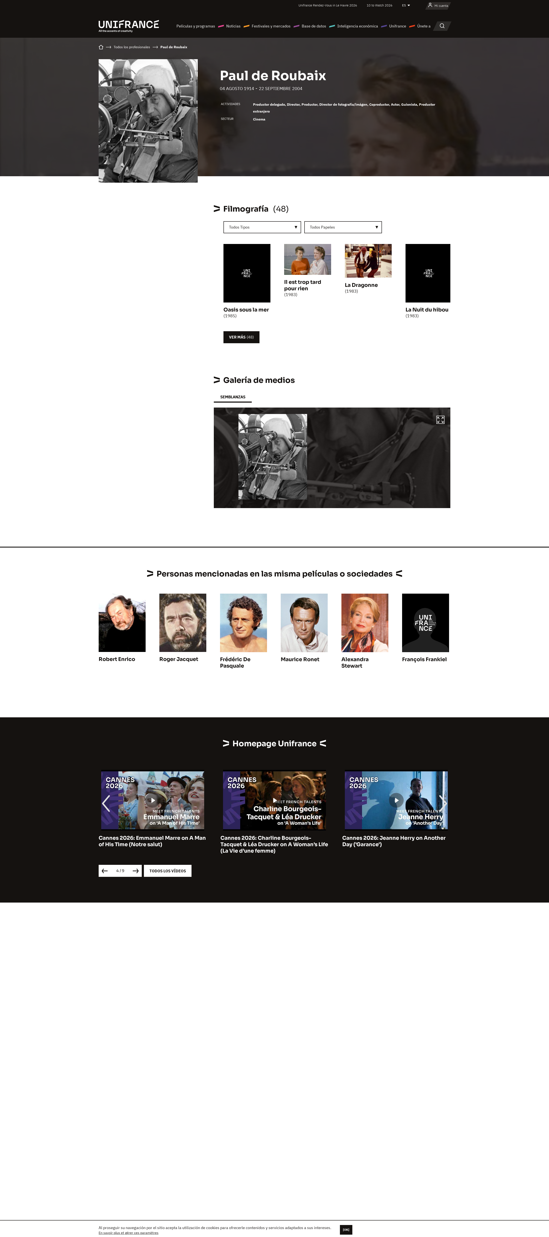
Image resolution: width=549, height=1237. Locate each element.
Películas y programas (195, 26)
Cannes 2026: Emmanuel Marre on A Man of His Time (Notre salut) (152, 841)
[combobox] (262, 227)
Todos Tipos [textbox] (239, 227)
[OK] (346, 1230)
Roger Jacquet (178, 659)
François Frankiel (424, 659)
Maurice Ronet (300, 659)
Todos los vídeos (167, 870)
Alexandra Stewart (355, 662)
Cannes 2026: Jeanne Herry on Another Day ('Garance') (394, 841)
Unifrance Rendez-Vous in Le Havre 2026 (328, 5)
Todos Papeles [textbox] (322, 227)
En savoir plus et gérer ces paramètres (128, 1233)
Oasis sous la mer (246, 310)
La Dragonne (361, 285)
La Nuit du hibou (427, 310)
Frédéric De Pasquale (235, 662)
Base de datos (314, 26)
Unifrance (397, 26)
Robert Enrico (117, 659)
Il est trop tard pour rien (302, 285)
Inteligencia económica (357, 26)
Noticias (233, 26)
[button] (440, 420)
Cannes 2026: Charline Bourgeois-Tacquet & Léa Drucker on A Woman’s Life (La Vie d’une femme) (274, 844)
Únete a (424, 26)
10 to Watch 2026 (379, 5)
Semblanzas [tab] (232, 396)
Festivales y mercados (271, 26)
